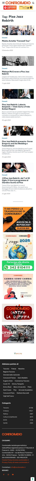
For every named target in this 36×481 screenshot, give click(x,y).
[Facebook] (4, 474)
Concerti (4, 37)
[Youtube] (12, 474)
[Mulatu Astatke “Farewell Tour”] (18, 30)
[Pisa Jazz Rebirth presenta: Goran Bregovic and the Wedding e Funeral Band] (18, 131)
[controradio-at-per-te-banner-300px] (18, 232)
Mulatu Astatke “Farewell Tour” (16, 41)
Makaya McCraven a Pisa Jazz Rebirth (15, 72)
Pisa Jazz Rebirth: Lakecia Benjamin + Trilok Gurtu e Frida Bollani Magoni (16, 106)
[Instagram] (8, 474)
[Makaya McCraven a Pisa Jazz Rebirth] (18, 61)
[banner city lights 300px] (18, 299)
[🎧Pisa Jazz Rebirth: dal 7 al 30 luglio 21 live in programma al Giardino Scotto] (18, 167)
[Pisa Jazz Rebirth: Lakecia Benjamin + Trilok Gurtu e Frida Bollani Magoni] (18, 94)
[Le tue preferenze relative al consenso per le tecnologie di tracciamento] (32, 479)
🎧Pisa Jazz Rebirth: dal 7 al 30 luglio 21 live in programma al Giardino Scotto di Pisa (16, 180)
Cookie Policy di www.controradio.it (15, 460)
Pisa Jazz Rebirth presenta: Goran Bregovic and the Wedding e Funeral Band (17, 143)
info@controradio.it (18, 467)
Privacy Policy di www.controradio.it (15, 462)
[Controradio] (18, 2)
